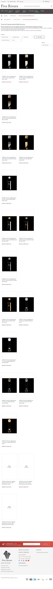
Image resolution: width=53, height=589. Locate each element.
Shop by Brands (7, 19)
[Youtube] (28, 560)
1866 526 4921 (13, 1)
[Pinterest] (26, 560)
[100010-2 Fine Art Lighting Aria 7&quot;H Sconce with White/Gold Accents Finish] (9, 345)
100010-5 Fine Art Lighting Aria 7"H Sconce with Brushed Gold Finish (9, 442)
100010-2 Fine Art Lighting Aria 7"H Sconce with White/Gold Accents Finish (9, 361)
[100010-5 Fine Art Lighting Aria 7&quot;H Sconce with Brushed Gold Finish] (9, 426)
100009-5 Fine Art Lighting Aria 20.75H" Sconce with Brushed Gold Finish (9, 321)
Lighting (6, 10)
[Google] (24, 560)
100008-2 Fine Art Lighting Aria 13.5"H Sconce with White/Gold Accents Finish (26, 78)
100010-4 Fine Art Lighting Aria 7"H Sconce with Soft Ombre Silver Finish (26, 402)
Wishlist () (47, 1)
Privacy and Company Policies (7, 571)
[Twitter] (19, 560)
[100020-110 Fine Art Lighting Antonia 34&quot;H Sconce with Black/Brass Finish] (9, 466)
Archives (38, 549)
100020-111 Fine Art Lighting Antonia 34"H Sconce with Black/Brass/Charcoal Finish (25, 483)
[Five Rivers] (9, 6)
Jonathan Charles (17, 11)
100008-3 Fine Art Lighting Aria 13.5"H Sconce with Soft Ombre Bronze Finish (9, 118)
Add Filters (39, 37)
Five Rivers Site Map (5, 567)
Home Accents (37, 11)
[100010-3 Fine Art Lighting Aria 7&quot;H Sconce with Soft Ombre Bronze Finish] (9, 385)
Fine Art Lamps (16, 19)
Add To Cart (10, 84)
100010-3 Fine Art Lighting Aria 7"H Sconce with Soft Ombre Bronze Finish (9, 402)
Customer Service (47, 11)
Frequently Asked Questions (42, 552)
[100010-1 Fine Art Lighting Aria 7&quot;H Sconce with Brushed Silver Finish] (26, 305)
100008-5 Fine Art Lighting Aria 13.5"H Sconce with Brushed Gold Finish (26, 159)
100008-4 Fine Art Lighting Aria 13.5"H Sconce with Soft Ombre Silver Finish (9, 159)
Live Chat (21, 1)
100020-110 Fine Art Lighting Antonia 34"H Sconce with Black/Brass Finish (8, 483)
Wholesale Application (23, 565)
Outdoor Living (11, 11)
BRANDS (42, 10)
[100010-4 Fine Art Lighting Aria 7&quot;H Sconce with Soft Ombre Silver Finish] (26, 385)
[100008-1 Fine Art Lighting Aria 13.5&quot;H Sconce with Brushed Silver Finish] (9, 61)
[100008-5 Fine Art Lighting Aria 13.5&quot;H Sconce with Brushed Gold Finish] (26, 142)
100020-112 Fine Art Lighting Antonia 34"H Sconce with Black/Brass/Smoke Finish (8, 523)
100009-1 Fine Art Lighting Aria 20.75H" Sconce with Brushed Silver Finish (9, 199)
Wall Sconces (13, 15)
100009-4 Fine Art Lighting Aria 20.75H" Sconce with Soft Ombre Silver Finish (9, 280)
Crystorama (31, 10)
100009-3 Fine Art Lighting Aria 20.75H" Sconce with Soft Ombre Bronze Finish (26, 240)
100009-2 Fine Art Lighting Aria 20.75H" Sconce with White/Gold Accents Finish (9, 240)
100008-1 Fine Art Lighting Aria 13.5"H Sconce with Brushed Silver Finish (9, 78)
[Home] (1, 16)
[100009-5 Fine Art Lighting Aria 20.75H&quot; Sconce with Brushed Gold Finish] (9, 305)
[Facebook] (21, 560)
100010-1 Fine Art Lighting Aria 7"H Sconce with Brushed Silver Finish (26, 321)
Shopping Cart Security (5, 569)
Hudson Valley (24, 11)
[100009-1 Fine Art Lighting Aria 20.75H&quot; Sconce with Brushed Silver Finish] (9, 183)
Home (2, 10)
